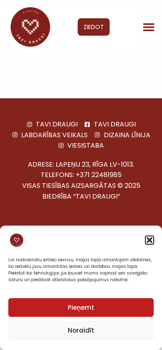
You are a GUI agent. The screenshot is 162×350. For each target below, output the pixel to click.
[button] (149, 240)
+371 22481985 (99, 175)
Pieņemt (81, 307)
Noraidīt (81, 330)
